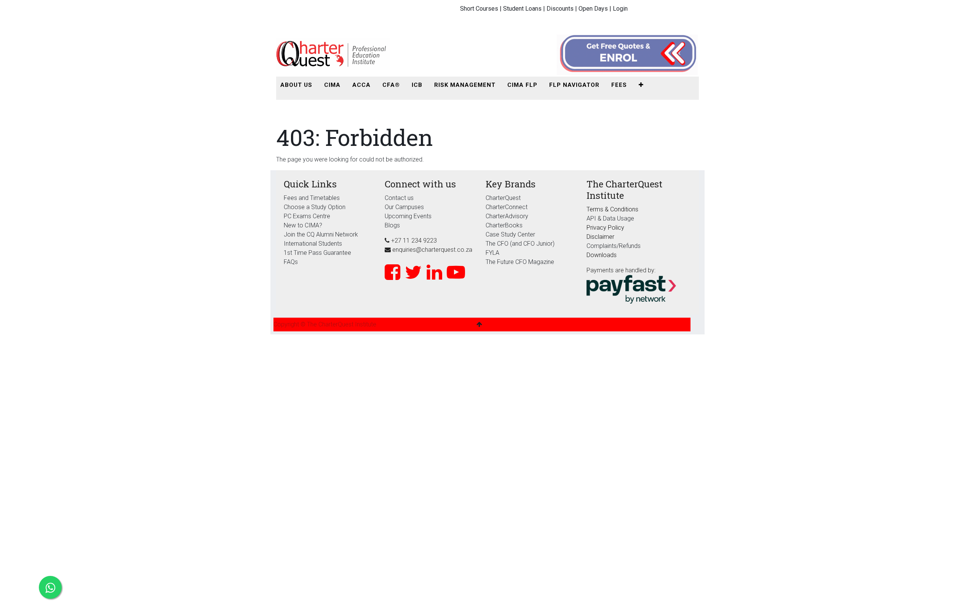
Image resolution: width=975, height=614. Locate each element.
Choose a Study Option (314, 207)
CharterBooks (504, 225)
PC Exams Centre (307, 216)
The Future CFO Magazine (520, 261)
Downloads (602, 255)
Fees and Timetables (312, 197)
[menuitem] (296, 85)
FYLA (492, 252)
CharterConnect (506, 207)
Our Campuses (404, 207)
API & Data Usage (610, 218)
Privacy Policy (605, 227)
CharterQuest (503, 197)
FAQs (291, 261)
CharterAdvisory (507, 216)
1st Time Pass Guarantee (318, 252)
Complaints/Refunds (614, 245)
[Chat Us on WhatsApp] (50, 587)
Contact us (399, 197)
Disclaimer (600, 236)
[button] (641, 85)
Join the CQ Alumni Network (321, 234)
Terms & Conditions (612, 209)
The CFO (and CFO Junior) (520, 243)
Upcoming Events (408, 216)
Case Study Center (510, 234)
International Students (313, 243)
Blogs (392, 225)
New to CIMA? (303, 225)
